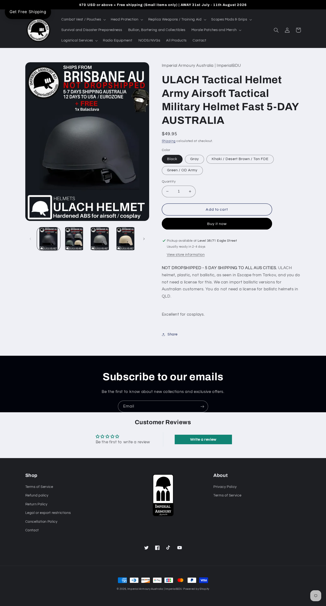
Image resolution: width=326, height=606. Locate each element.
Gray (194, 159)
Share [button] (173, 334)
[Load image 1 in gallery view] (48, 238)
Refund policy (36, 495)
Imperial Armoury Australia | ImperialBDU (154, 589)
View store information (186, 254)
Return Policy (36, 504)
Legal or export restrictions (48, 513)
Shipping (169, 141)
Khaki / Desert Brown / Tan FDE (240, 159)
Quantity (169, 181)
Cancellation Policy (41, 521)
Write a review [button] (203, 439)
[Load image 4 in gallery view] (125, 238)
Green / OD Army (182, 170)
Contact (32, 530)
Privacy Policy (225, 487)
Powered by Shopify (196, 589)
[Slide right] (144, 239)
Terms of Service (39, 487)
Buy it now (217, 224)
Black (172, 159)
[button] (83, 19)
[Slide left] (30, 239)
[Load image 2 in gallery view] (74, 238)
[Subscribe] (202, 406)
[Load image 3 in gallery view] (99, 238)
